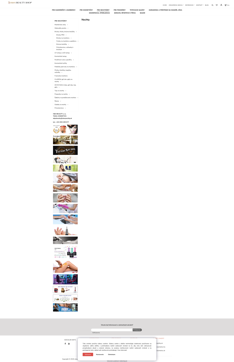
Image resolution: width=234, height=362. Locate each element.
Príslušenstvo (59, 108)
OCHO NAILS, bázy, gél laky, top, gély (65, 86)
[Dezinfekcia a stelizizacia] (65, 208)
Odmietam (111, 355)
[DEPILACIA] (65, 267)
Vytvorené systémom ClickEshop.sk (117, 361)
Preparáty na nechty (61, 94)
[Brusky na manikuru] (65, 230)
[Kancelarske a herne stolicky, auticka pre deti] (65, 279)
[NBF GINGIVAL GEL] (65, 289)
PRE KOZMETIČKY (86, 10)
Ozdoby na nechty (60, 105)
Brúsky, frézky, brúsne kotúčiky (65, 32)
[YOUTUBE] (69, 344)
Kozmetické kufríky (61, 63)
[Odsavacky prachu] (65, 219)
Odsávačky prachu (60, 28)
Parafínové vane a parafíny (63, 60)
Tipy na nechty (59, 91)
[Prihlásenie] (221, 5)
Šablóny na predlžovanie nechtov (65, 98)
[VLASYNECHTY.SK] (65, 344)
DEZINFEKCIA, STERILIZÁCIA (99, 13)
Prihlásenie (136, 330)
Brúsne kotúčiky (61, 44)
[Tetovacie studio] (65, 150)
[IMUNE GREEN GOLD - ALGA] (65, 298)
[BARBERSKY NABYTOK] (65, 140)
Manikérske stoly (60, 25)
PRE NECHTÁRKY (103, 10)
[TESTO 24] (65, 307)
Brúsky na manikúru (62, 38)
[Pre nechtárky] (65, 198)
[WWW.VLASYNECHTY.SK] (20, 3)
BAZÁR (142, 13)
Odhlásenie (96, 333)
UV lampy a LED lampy (62, 53)
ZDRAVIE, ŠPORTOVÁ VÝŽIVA (125, 13)
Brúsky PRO (60, 35)
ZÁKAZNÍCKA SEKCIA (176, 5)
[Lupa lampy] (65, 178)
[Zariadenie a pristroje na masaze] (65, 160)
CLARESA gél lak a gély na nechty (63, 80)
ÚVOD (165, 5)
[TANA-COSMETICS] (65, 168)
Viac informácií (122, 350)
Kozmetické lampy (61, 56)
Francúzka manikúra (61, 76)
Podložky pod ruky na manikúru (65, 67)
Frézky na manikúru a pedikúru (66, 41)
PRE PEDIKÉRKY (120, 10)
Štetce (57, 101)
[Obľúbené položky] (217, 5)
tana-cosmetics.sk (159, 351)
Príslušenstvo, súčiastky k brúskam (64, 48)
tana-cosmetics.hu (159, 347)
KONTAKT (199, 5)
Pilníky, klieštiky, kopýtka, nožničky (63, 71)
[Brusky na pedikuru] (65, 240)
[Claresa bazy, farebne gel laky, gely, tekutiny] (65, 252)
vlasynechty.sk (158, 343)
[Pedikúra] (65, 188)
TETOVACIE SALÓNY (137, 10)
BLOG (207, 5)
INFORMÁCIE (189, 5)
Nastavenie (100, 355)
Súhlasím (88, 355)
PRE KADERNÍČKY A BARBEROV (63, 10)
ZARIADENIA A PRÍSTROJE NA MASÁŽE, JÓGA (165, 10)
